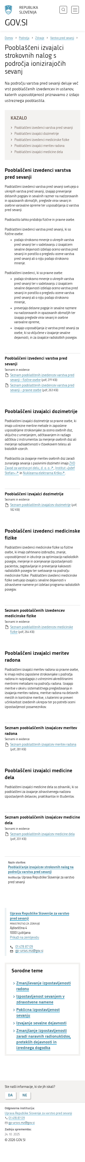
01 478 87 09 (24, 947)
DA (10, 1095)
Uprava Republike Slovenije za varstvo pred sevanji (39, 916)
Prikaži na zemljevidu (24, 937)
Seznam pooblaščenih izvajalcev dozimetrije (40, 505)
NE (24, 1095)
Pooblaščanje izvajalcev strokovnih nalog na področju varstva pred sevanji (41, 869)
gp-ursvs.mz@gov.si (29, 951)
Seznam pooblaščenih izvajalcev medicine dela (42, 834)
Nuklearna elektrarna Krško (42, 473)
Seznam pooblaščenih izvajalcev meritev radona (43, 745)
